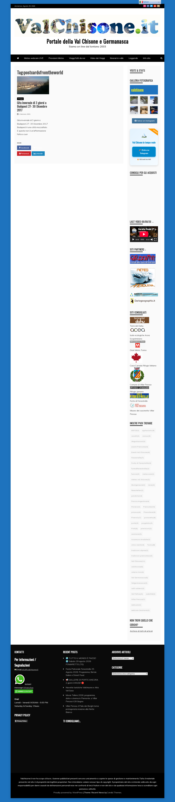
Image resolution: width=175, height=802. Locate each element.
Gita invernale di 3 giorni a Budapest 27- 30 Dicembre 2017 (32, 106)
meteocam (148, 474)
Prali (134, 528)
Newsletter (137, 490)
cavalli (135, 436)
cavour (146, 436)
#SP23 (135, 430)
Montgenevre (138, 485)
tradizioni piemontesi (141, 556)
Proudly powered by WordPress (68, 792)
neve (151, 485)
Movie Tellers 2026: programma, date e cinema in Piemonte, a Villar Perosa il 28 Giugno (81, 698)
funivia (135, 474)
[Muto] (152, 239)
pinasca (136, 512)
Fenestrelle (137, 458)
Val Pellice (137, 594)
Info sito (146, 58)
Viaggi (20, 99)
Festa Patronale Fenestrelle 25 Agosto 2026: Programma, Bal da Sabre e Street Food (81, 672)
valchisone (137, 89)
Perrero (135, 507)
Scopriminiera (136, 338)
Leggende (133, 58)
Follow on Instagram (145, 121)
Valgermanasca (139, 583)
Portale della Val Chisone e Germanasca (87, 41)
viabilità (150, 594)
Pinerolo (136, 518)
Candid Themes (114, 792)
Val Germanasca (139, 578)
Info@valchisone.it (30, 669)
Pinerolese (150, 512)
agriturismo (148, 430)
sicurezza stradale (140, 539)
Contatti (158, 6)
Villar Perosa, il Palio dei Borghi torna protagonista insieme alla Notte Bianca (82, 709)
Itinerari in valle (116, 58)
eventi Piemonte (139, 447)
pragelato (147, 523)
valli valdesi (137, 588)
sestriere (136, 534)
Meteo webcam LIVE (33, 58)
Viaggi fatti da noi (77, 58)
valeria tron (137, 572)
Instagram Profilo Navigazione (144, 6)
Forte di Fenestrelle (141, 463)
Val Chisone (138, 561)
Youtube (154, 6)
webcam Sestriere (140, 610)
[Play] (133, 239)
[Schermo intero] (155, 239)
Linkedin (39, 153)
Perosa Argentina (140, 501)
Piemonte (149, 507)
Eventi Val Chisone (140, 452)
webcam (136, 605)
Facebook (148, 6)
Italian (146, 2)
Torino (151, 545)
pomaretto (150, 518)
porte (134, 523)
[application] (144, 234)
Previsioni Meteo (56, 58)
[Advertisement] (150, 195)
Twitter (151, 6)
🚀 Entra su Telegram (144, 152)
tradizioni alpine (139, 550)
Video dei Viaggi (97, 58)
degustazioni (138, 441)
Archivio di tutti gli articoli (141, 631)
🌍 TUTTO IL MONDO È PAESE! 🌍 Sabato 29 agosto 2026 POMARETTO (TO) (81, 661)
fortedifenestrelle (140, 469)
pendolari (136, 496)
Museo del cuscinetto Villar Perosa (142, 412)
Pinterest (25, 153)
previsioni (146, 528)
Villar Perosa (138, 599)
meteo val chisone (140, 480)
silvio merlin (137, 545)
